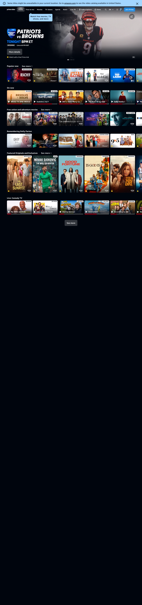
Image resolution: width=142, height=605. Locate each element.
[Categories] (117, 9)
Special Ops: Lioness (45, 75)
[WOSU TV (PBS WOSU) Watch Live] (19, 97)
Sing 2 (45, 119)
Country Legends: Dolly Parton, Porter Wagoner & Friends (71, 141)
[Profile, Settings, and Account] (121, 9)
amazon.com (70, 3)
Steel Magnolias (96, 141)
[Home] (11, 9)
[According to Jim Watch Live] (122, 207)
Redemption (122, 119)
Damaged (19, 119)
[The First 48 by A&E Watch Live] (96, 97)
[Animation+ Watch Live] (96, 207)
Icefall (71, 75)
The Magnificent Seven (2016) (71, 119)
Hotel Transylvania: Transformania (96, 119)
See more (71, 223)
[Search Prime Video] (106, 9)
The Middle (96, 75)
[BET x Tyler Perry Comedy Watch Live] (71, 97)
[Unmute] (132, 16)
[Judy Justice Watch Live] (122, 97)
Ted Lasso (122, 75)
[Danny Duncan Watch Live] (71, 207)
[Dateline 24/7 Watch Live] (45, 97)
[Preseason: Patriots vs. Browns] (94, 32)
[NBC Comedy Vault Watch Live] (45, 207)
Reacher (19, 75)
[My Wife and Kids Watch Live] (19, 207)
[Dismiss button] (137, 3)
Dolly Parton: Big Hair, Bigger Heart (19, 141)
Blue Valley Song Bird (45, 141)
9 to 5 (122, 141)
